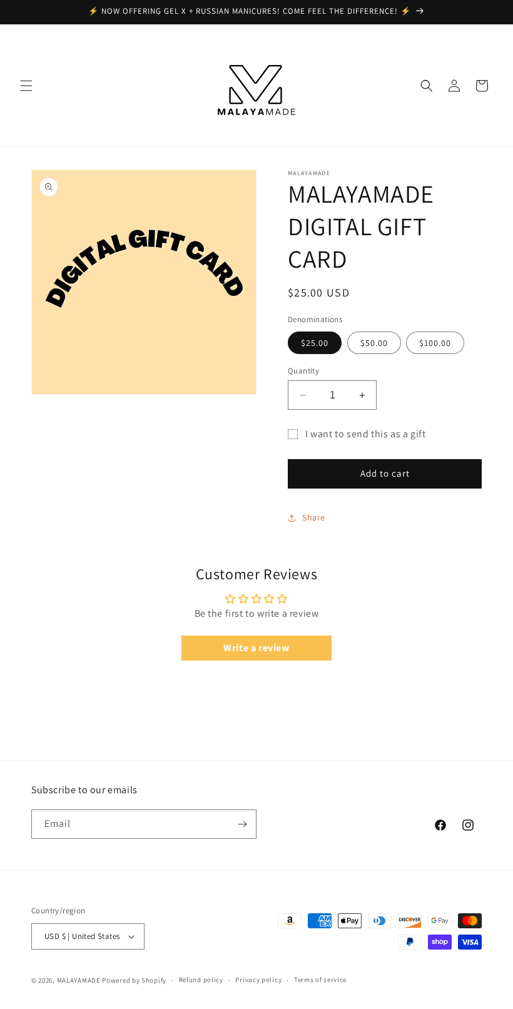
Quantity (303, 370)
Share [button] (313, 517)
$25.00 (314, 342)
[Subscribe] (242, 824)
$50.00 (374, 342)
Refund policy (201, 979)
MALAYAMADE (79, 980)
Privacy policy (258, 979)
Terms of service (320, 979)
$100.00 (435, 342)
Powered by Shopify (134, 980)
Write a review (256, 647)
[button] (26, 85)
